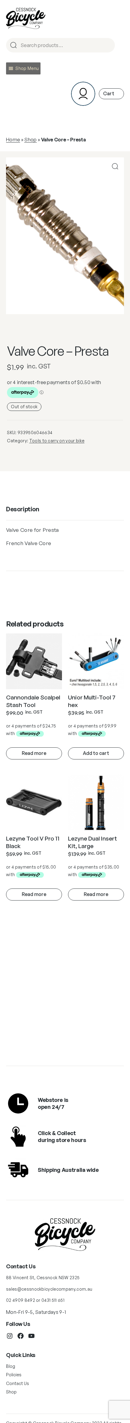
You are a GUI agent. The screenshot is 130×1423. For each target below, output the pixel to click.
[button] (27, 68)
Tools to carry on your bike (57, 440)
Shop (30, 140)
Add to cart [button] (96, 753)
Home (13, 140)
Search (107, 45)
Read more (34, 753)
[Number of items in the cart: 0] (111, 93)
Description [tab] (22, 509)
